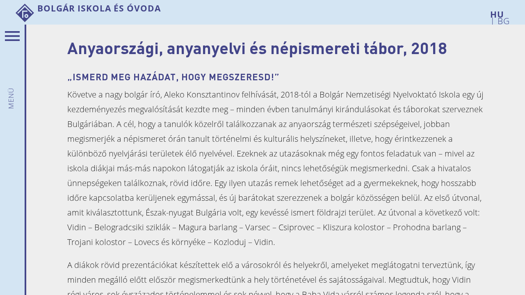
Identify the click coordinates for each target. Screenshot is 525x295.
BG (502, 19)
